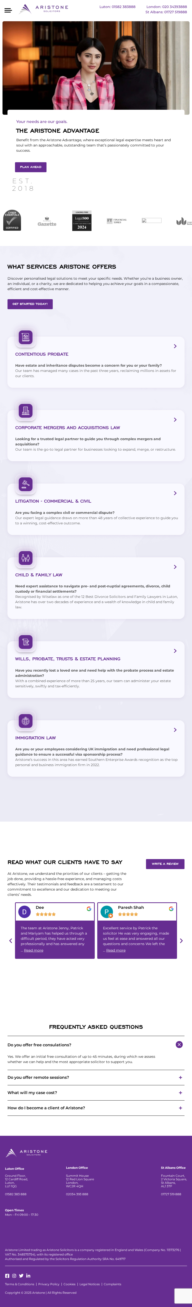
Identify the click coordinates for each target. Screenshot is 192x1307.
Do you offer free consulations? (39, 1045)
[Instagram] (14, 1276)
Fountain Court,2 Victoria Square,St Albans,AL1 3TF (174, 1181)
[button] (8, 9)
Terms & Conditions (19, 1284)
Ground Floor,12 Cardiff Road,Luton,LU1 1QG (16, 1181)
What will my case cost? (32, 1093)
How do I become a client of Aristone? (46, 1108)
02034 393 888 (77, 1194)
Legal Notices (90, 1284)
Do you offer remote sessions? (38, 1078)
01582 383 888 (15, 1194)
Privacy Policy (49, 1284)
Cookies (70, 1284)
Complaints (112, 1284)
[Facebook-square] (7, 1276)
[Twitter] (21, 1276)
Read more (33, 950)
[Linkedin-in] (28, 1276)
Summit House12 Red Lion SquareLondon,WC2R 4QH (80, 1181)
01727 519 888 (171, 1194)
